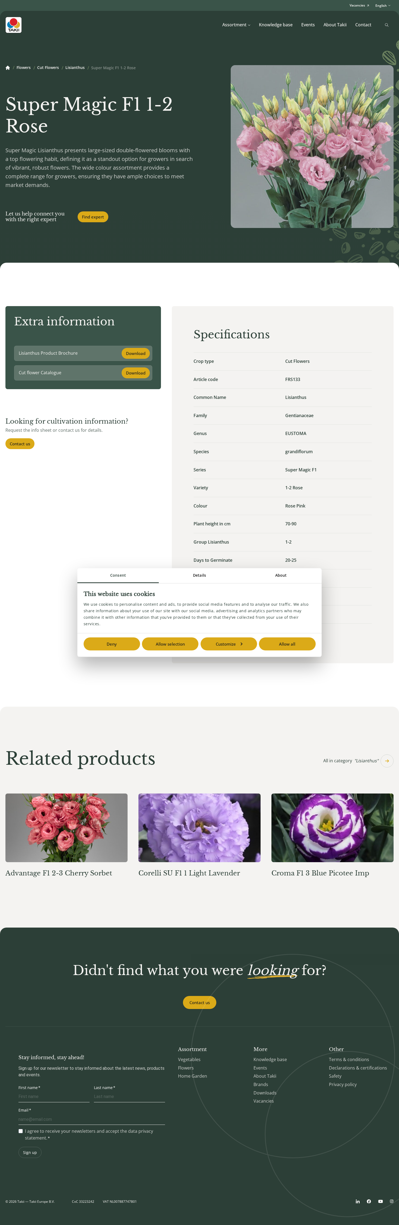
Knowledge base (276, 25)
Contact (363, 25)
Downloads (265, 1093)
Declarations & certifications (358, 1068)
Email (23, 1110)
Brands (261, 1084)
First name (28, 1087)
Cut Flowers (48, 68)
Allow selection (170, 644)
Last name (103, 1087)
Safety (335, 1076)
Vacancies (264, 1101)
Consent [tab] (118, 575)
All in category (350, 761)
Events (308, 25)
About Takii (335, 25)
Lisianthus (75, 68)
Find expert (93, 217)
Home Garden (192, 1076)
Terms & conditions (349, 1059)
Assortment (234, 25)
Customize (226, 644)
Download (135, 353)
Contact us (20, 443)
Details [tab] (199, 575)
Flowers (24, 68)
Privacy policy (343, 1084)
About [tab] (281, 575)
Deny (112, 644)
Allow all (287, 644)
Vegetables (189, 1059)
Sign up (30, 1152)
